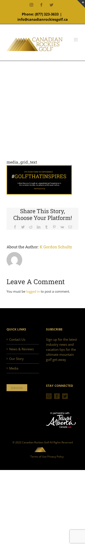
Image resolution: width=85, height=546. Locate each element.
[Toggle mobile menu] (76, 39)
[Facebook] (57, 396)
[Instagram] (49, 396)
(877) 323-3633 (47, 14)
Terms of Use (38, 456)
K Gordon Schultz (56, 246)
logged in (33, 291)
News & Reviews (21, 349)
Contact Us (17, 339)
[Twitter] (65, 396)
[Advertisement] (42, 114)
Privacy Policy (55, 456)
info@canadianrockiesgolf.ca (42, 19)
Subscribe (17, 387)
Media (13, 368)
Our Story (16, 358)
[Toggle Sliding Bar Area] (81, 4)
